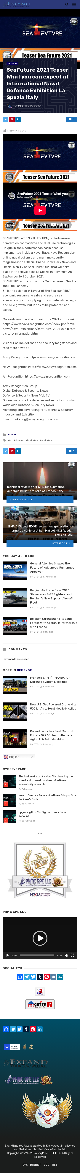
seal (43, 440)
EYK (25, 1164)
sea (37, 440)
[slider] (37, 955)
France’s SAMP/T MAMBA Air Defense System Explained (50, 679)
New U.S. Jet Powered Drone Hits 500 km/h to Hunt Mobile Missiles (53, 706)
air (11, 440)
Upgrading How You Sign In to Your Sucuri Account (43, 814)
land (29, 440)
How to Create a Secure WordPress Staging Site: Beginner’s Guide (48, 797)
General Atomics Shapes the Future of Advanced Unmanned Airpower (52, 567)
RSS (54, 1164)
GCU (46, 1164)
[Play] (7, 955)
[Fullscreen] (72, 955)
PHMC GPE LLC (51, 1153)
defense (19, 440)
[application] (40, 938)
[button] (40, 938)
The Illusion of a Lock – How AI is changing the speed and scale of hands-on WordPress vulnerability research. (46, 780)
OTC (20, 106)
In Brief (35, 1164)
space (52, 440)
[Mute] (66, 955)
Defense (12, 63)
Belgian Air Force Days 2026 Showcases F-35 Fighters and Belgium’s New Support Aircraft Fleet (51, 596)
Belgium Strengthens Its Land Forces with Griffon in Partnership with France (53, 623)
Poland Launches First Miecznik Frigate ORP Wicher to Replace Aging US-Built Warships (52, 735)
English (13, 756)
